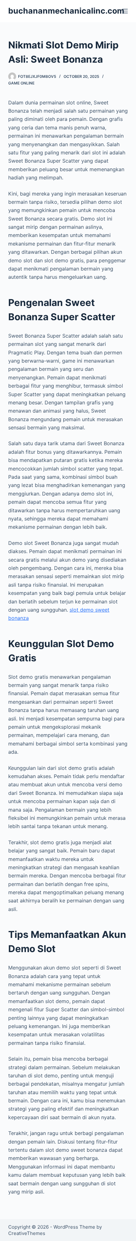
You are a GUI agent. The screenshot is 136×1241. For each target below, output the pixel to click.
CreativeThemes (26, 1233)
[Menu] (125, 11)
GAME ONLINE (21, 83)
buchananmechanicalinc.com (66, 11)
